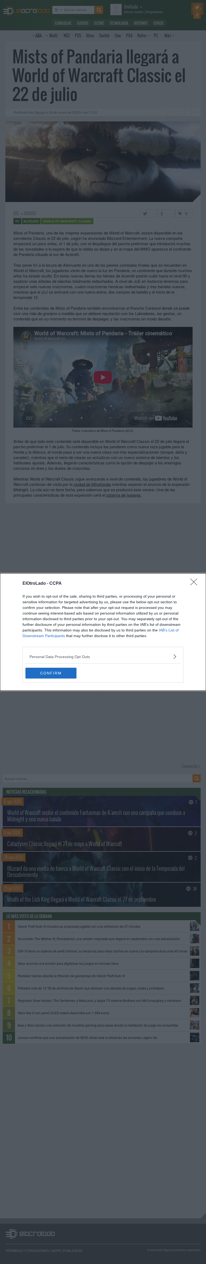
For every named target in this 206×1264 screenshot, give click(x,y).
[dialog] (103, 632)
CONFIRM (51, 673)
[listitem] (103, 656)
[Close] (195, 584)
